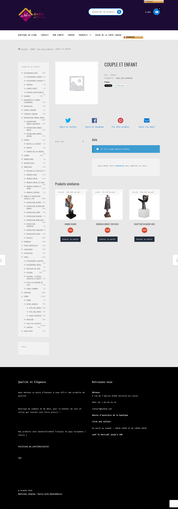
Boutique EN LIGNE (27, 35)
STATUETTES (28, 253)
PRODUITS (83, 35)
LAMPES (26, 155)
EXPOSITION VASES (33, 234)
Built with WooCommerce (50, 494)
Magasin (30, 237)
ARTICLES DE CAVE (33, 268)
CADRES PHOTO (32, 88)
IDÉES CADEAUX (32, 304)
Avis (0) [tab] (59, 141)
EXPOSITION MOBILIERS (35, 220)
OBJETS (29, 147)
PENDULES (27, 241)
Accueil (24, 49)
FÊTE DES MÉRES (35, 308)
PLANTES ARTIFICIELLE (35, 92)
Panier (71, 35)
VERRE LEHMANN (32, 288)
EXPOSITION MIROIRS (34, 216)
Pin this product (120, 127)
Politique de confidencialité (33, 446)
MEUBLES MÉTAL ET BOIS (35, 182)
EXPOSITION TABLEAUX (35, 230)
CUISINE (30, 272)
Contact (45, 35)
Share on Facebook (94, 127)
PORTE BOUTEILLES (31, 245)
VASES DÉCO (28, 331)
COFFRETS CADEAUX (31, 114)
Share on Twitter (68, 127)
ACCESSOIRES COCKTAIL (35, 261)
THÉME (32, 49)
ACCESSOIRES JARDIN (34, 77)
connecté (119, 166)
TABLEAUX (27, 292)
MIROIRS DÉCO (29, 163)
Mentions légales (27, 494)
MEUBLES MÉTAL (32, 178)
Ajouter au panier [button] (70, 239)
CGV (19, 458)
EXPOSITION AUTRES (34, 202)
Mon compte (58, 35)
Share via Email (147, 127)
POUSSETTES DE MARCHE (35, 151)
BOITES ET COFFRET (34, 143)
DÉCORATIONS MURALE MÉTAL (34, 117)
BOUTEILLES (28, 106)
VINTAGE (30, 327)
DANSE (29, 300)
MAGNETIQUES (28, 159)
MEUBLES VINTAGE (33, 192)
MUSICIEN (30, 319)
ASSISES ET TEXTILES (35, 170)
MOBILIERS (28, 167)
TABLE (26, 257)
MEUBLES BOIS (32, 174)
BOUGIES (30, 84)
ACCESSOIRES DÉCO (31, 73)
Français (130, 37)
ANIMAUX (27, 96)
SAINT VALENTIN (35, 315)
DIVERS (26, 140)
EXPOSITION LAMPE (33, 212)
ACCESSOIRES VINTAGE (35, 80)
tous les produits (45, 49)
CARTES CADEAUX (30, 110)
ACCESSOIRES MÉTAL (34, 264)
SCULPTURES (28, 249)
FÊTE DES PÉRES (35, 311)
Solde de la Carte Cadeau (108, 35)
